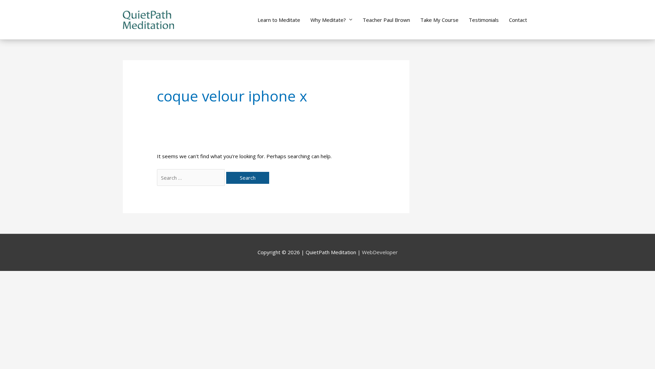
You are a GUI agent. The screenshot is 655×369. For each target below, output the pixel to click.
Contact (518, 19)
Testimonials (484, 19)
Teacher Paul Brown (386, 19)
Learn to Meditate (279, 19)
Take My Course (439, 19)
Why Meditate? (328, 19)
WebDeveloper (380, 252)
